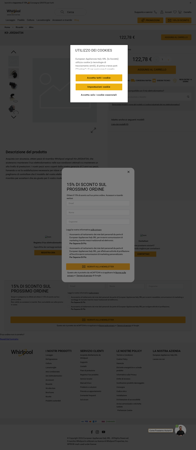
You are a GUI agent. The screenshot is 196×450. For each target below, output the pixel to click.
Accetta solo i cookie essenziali (99, 94)
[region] (99, 73)
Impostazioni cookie (98, 86)
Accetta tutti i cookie (99, 77)
